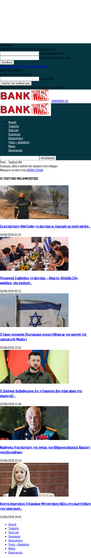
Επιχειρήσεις (15, 138)
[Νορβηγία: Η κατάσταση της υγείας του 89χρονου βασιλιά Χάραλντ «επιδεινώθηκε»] (34, 439)
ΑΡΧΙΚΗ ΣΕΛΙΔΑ (35, 170)
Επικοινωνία (15, 150)
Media (11, 146)
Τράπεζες (13, 126)
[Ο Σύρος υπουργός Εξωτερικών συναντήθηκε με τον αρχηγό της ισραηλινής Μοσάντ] (34, 326)
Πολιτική (13, 130)
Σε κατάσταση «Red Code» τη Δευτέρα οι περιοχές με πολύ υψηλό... (45, 226)
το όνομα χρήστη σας (51, 54)
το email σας (46, 79)
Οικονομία (14, 134)
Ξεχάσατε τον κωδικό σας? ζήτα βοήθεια (23, 67)
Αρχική (12, 122)
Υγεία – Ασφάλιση (18, 142)
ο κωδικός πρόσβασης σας (54, 58)
